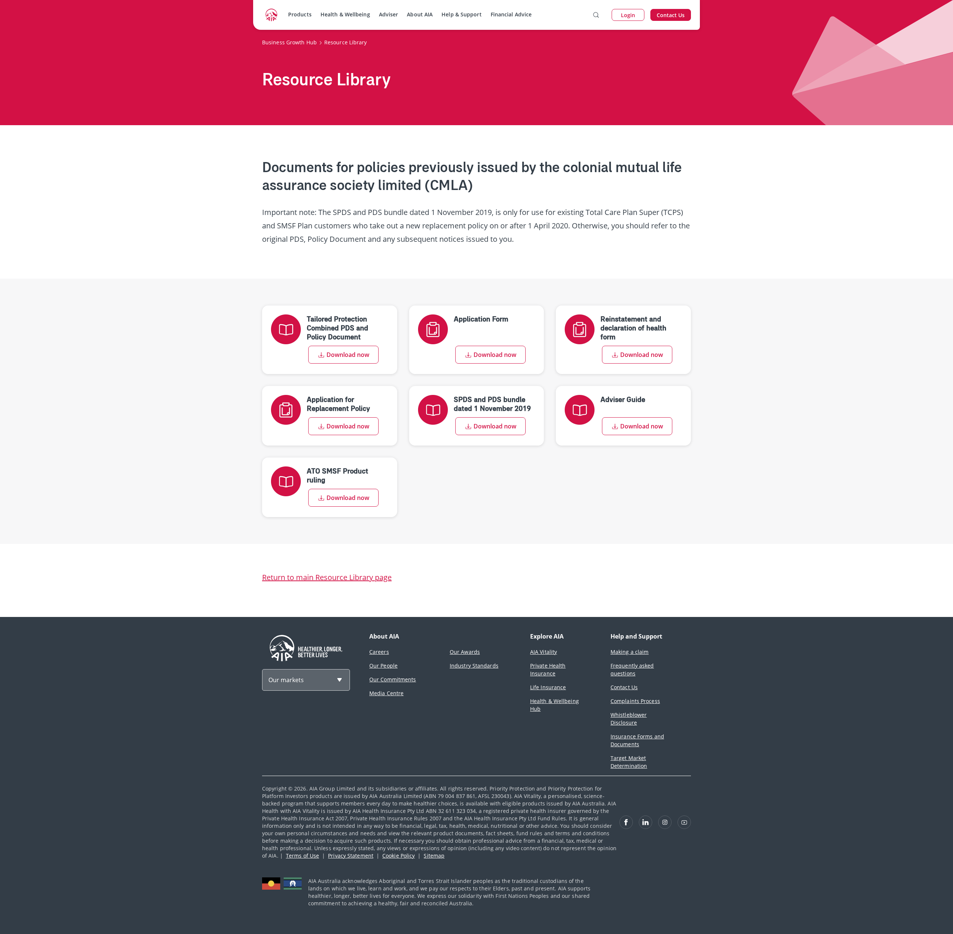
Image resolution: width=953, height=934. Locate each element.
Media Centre (386, 693)
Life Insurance (548, 687)
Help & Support (461, 14)
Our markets (286, 680)
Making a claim (629, 651)
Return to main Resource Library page (327, 577)
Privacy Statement (350, 855)
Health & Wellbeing (345, 14)
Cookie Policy (398, 855)
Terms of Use (302, 855)
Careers (379, 651)
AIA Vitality (543, 651)
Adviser (388, 14)
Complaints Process (635, 701)
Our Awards (465, 651)
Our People (383, 665)
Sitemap (434, 855)
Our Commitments (392, 679)
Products (300, 14)
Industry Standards (474, 665)
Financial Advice (511, 14)
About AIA (420, 14)
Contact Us (624, 687)
